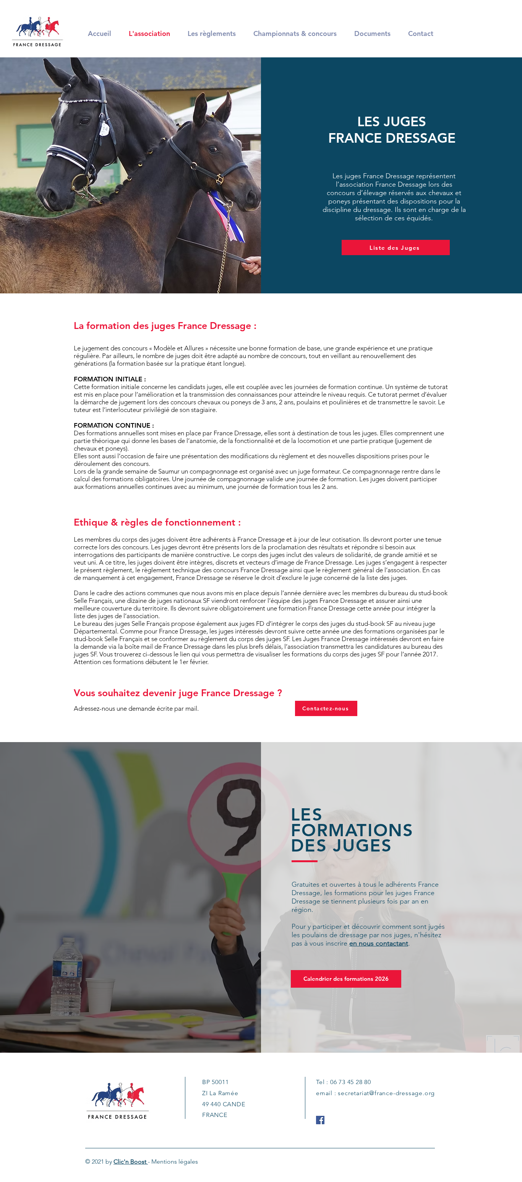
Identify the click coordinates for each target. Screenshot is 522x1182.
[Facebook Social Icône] (320, 1120)
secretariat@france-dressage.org (386, 1093)
